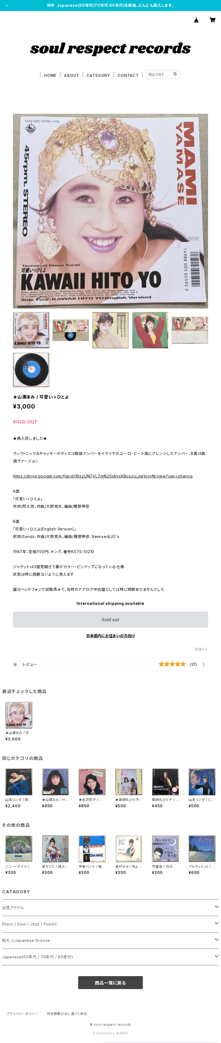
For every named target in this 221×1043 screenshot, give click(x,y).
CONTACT (128, 75)
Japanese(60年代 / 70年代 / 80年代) (37, 957)
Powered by (104, 1033)
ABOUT (71, 75)
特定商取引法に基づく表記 (67, 1014)
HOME (50, 75)
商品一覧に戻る (110, 983)
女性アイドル (13, 907)
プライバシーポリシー (22, 1014)
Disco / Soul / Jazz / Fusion (29, 924)
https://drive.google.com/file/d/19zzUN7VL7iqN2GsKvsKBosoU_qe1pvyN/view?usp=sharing (103, 476)
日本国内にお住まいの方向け (110, 635)
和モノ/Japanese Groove (26, 940)
